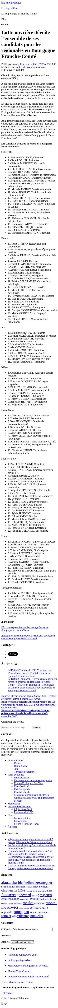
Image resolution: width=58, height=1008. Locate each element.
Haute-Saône (33, 696)
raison (45, 907)
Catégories (6, 929)
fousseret (8, 894)
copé (15, 891)
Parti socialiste (21, 777)
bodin (3, 887)
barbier (18, 882)
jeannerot (24, 899)
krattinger (45, 898)
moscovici (9, 907)
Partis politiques (16, 774)
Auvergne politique (23, 954)
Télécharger (7, 993)
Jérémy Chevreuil (21, 64)
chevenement (40, 886)
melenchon (18, 903)
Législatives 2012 (23, 809)
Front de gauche (22, 792)
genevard (24, 894)
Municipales (14, 803)
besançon (43, 882)
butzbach (29, 887)
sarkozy (34, 912)
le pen (53, 899)
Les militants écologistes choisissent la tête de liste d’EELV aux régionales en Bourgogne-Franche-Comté (31, 859)
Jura (44, 696)
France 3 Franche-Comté (26, 823)
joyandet (34, 898)
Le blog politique (10, 8)
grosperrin (45, 895)
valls (14, 916)
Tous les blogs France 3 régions (17, 982)
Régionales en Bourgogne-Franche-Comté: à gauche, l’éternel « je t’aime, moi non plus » (30, 841)
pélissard (35, 907)
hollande (14, 898)
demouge (29, 891)
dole (35, 891)
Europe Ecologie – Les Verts (28, 783)
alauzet (7, 882)
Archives (5, 941)
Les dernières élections (19, 806)
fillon (49, 890)
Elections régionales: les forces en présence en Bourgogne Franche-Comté (24, 629)
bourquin (20, 886)
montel (51, 903)
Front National (21, 786)
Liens (10, 815)
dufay (42, 890)
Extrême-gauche (17, 696)
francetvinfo (20, 821)
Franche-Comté (16, 760)
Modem (18, 800)
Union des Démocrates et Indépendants (34, 797)
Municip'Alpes (18, 971)
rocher (37, 698)
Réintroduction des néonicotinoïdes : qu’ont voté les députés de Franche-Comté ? (30, 852)
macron (10, 903)
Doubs (4, 696)
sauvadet (43, 912)
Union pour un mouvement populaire (33, 780)
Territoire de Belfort (24, 771)
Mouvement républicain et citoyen (31, 795)
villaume (23, 916)
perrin (26, 908)
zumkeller (36, 916)
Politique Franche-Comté (28, 976)
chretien (7, 890)
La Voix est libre (22, 818)
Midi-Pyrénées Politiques (28, 965)
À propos (12, 826)
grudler (5, 898)
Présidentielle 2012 (24, 812)
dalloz (21, 890)
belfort (29, 883)
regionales (27, 698)
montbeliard (39, 903)
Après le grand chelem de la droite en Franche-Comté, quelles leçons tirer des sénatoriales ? (31, 867)
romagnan (21, 912)
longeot (4, 903)
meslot (28, 903)
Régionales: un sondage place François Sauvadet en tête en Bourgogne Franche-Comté (28, 637)
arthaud (17, 698)
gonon (34, 895)
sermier (6, 916)
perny (21, 908)
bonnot (11, 886)
